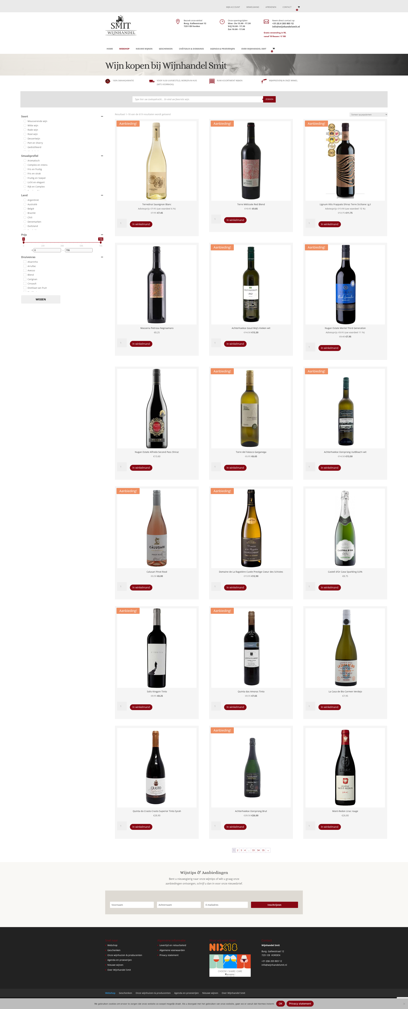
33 (253, 850)
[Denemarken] (24, 221)
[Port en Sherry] (24, 142)
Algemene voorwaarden (172, 950)
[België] (24, 208)
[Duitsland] (24, 226)
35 (263, 850)
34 (258, 850)
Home (110, 48)
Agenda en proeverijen (119, 959)
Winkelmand (252, 7)
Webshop (124, 48)
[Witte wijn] (24, 125)
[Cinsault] (24, 283)
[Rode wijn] (24, 129)
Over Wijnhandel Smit (253, 48)
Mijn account (233, 7)
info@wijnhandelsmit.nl (274, 964)
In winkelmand (141, 224)
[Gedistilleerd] (24, 147)
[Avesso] (24, 270)
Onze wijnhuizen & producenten (124, 955)
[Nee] (404, 1003)
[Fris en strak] (24, 173)
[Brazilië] (24, 213)
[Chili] (24, 217)
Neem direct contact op (283, 20)
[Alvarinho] (24, 261)
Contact (287, 7)
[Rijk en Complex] (24, 186)
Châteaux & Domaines (191, 48)
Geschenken (166, 48)
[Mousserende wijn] (24, 121)
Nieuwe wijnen (144, 48)
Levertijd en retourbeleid (173, 945)
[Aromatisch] (24, 160)
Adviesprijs (144, 208)
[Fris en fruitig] (24, 169)
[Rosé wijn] (24, 134)
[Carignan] (24, 279)
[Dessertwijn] (24, 138)
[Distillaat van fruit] (24, 287)
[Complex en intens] (24, 164)
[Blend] (24, 274)
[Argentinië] (24, 199)
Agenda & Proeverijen (222, 48)
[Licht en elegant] (24, 182)
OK (280, 1003)
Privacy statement (169, 955)
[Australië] (24, 204)
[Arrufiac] (24, 266)
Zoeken (269, 99)
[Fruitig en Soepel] (24, 177)
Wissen (41, 299)
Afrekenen (271, 7)
